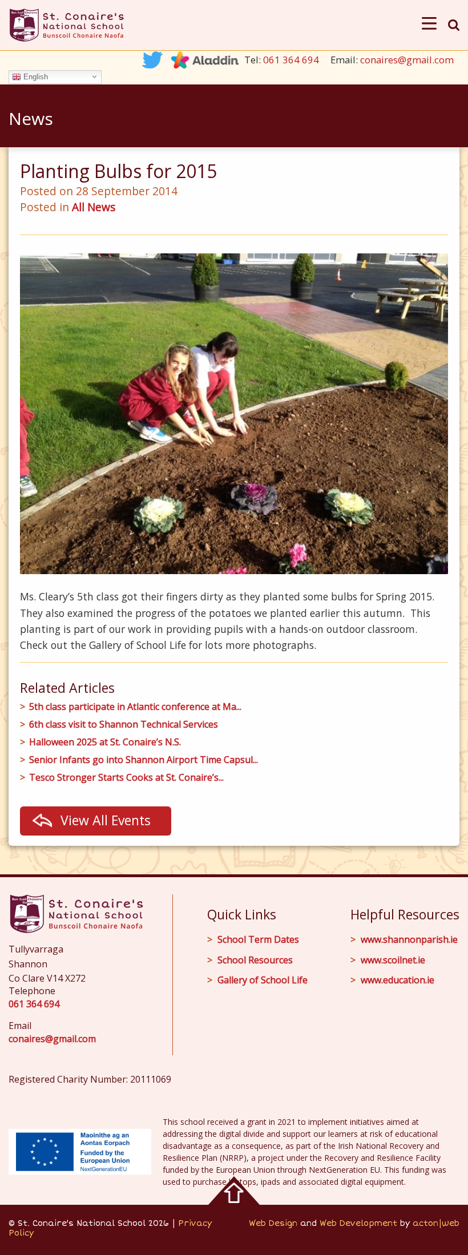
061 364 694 (291, 59)
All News (93, 207)
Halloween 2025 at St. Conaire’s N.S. (105, 742)
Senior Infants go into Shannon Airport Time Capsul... (143, 760)
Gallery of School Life (262, 980)
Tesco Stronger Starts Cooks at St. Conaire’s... (126, 778)
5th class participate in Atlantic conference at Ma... (135, 707)
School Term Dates (258, 939)
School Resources (255, 960)
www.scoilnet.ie (393, 960)
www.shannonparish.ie (409, 939)
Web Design (273, 1223)
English (34, 76)
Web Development (358, 1223)
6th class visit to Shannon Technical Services (123, 725)
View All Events (105, 820)
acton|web (436, 1223)
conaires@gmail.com (407, 59)
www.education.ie (397, 980)
